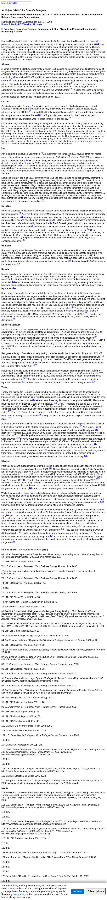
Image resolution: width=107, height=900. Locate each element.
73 (102, 92)
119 (10, 498)
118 (30, 487)
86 (88, 229)
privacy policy (18, 894)
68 (97, 43)
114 (45, 449)
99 (103, 356)
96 (14, 319)
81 (43, 200)
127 (13, 541)
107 (10, 411)
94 (73, 307)
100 (86, 362)
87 (24, 240)
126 (52, 536)
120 (102, 501)
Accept (78, 891)
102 (25, 378)
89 (18, 264)
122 (79, 525)
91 (14, 287)
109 (9, 418)
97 (95, 337)
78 (41, 153)
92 (99, 295)
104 (93, 382)
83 (21, 216)
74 (61, 96)
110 (80, 426)
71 (72, 83)
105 (33, 399)
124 (19, 532)
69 (14, 76)
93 (27, 301)
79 (69, 156)
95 (86, 313)
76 (37, 114)
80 (27, 160)
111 (96, 429)
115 (85, 455)
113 (95, 444)
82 (20, 213)
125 (91, 532)
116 (50, 468)
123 (63, 529)
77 (69, 118)
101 (35, 365)
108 (39, 414)
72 (70, 89)
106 (55, 403)
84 (51, 222)
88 (69, 260)
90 (13, 281)
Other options (95, 891)
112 (18, 438)
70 (10, 80)
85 (32, 226)
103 (23, 382)
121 (7, 514)
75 (30, 111)
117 (98, 479)
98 (31, 343)
